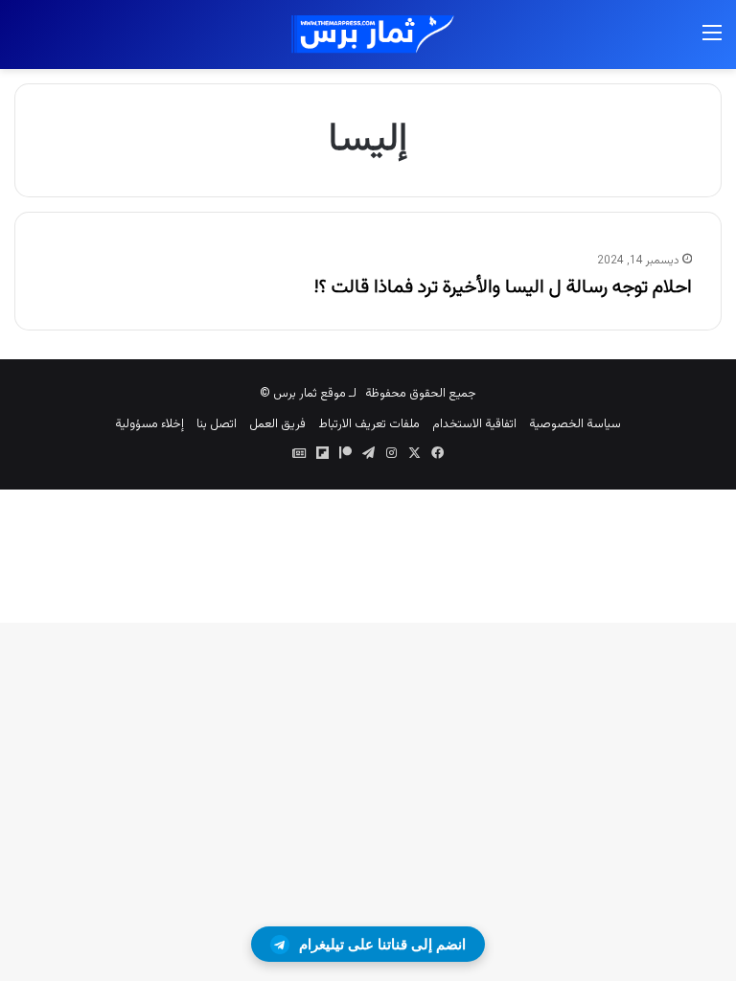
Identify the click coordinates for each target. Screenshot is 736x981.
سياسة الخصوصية (575, 424)
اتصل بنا (216, 424)
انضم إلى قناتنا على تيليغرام (382, 944)
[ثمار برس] (368, 34)
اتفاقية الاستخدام (474, 424)
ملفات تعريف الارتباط (369, 424)
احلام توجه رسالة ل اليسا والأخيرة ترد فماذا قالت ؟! (503, 287)
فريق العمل (277, 424)
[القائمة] (712, 41)
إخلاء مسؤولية (149, 424)
